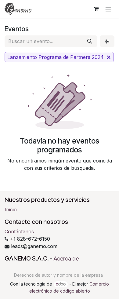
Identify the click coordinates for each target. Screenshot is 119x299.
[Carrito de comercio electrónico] (96, 9)
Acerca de (66, 258)
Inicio (11, 209)
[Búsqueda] (89, 41)
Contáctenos (19, 231)
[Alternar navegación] (108, 8)
